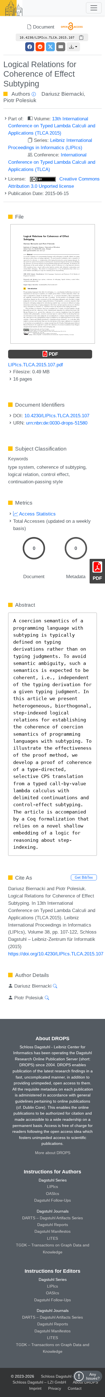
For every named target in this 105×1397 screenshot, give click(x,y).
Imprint (35, 1388)
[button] (73, 46)
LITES (52, 1238)
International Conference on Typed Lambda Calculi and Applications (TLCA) (51, 162)
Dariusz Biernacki (62, 94)
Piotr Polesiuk (19, 100)
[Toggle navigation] (94, 7)
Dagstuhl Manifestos (52, 1231)
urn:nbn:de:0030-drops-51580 (56, 423)
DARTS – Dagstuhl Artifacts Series (52, 1218)
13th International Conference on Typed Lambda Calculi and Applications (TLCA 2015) (51, 126)
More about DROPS (52, 1152)
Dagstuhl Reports (52, 1224)
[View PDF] (52, 283)
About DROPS (85, 1382)
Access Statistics (37, 514)
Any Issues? (93, 1376)
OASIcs (52, 1193)
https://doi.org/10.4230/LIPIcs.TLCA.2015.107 (55, 954)
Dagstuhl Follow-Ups (52, 1200)
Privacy (54, 1388)
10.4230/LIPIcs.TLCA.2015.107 (56, 415)
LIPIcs (52, 1186)
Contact (74, 1388)
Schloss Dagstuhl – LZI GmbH (67, 1376)
